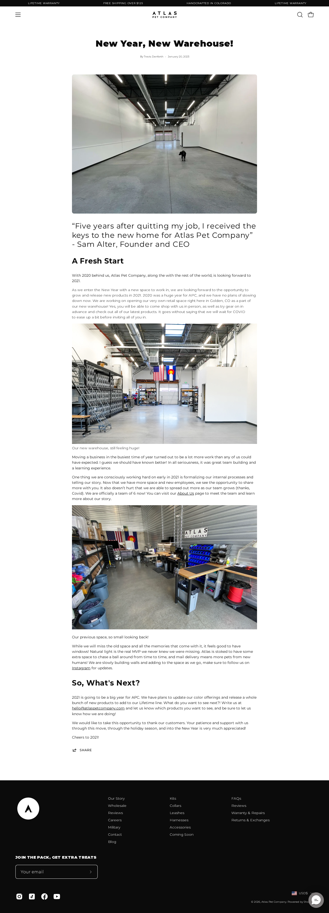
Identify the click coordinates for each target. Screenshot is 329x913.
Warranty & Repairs (248, 813)
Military (114, 827)
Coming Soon (182, 834)
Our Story (116, 798)
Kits (173, 798)
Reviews (115, 813)
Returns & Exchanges (250, 820)
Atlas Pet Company (273, 901)
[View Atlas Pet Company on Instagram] (18, 896)
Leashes (177, 813)
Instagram (81, 668)
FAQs (236, 798)
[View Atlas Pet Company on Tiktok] (31, 896)
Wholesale (117, 806)
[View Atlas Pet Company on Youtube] (56, 896)
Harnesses (179, 820)
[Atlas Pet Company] (164, 14)
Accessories (180, 827)
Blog (112, 842)
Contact (115, 834)
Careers (115, 820)
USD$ (303, 893)
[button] (300, 14)
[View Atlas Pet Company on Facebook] (44, 896)
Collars (175, 806)
